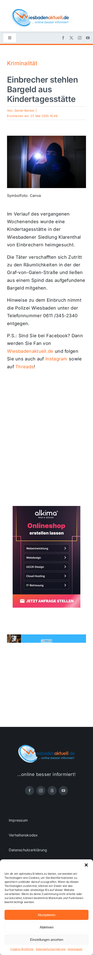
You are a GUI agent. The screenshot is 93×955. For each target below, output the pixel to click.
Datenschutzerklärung (51, 949)
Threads (24, 366)
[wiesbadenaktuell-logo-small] (40, 11)
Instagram (56, 359)
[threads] (52, 790)
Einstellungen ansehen (46, 940)
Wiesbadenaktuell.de (30, 351)
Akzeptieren (46, 915)
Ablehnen (46, 927)
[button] (86, 865)
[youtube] (88, 38)
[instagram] (79, 38)
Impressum (75, 949)
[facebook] (63, 38)
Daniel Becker (24, 110)
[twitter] (71, 38)
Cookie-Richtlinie (21, 949)
